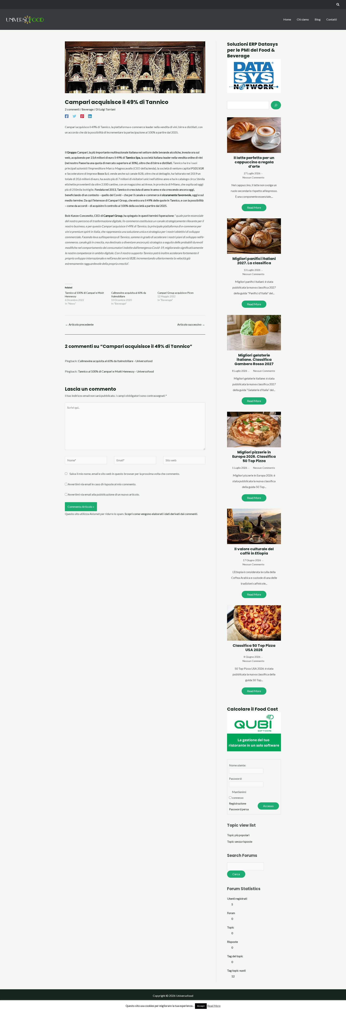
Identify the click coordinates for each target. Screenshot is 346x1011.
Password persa (239, 809)
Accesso (268, 806)
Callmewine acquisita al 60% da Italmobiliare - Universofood (115, 361)
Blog (318, 19)
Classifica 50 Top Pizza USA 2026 (254, 647)
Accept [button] (201, 1006)
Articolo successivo (191, 324)
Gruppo (72, 152)
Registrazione (237, 803)
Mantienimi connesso (239, 794)
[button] (338, 4)
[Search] (276, 105)
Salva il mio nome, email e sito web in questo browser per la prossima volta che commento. (125, 473)
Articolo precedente (79, 324)
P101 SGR (197, 168)
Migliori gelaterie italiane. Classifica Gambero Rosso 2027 (254, 359)
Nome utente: (237, 765)
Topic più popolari (238, 835)
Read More (254, 207)
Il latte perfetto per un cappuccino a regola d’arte (254, 162)
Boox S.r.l (103, 173)
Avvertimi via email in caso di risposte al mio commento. (102, 484)
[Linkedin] (90, 116)
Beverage (88, 109)
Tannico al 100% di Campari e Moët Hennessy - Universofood (116, 371)
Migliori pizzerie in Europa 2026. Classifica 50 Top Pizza (254, 456)
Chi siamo (303, 19)
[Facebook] (66, 116)
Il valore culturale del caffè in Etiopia (254, 551)
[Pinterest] (82, 116)
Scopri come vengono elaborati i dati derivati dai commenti (161, 513)
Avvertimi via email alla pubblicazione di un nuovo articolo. (103, 494)
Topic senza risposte (239, 841)
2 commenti (72, 109)
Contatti (331, 19)
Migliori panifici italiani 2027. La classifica (254, 260)
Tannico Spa (132, 157)
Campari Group (113, 215)
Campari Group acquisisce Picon (176, 292)
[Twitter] (74, 116)
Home (287, 19)
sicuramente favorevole (176, 195)
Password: (235, 778)
